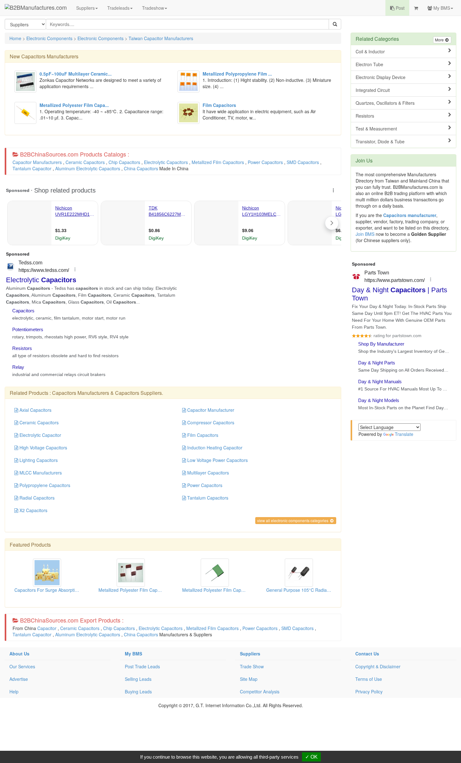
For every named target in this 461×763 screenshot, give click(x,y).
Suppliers (85, 8)
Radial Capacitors (36, 498)
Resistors (365, 116)
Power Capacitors (265, 162)
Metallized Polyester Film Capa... (131, 590)
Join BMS (365, 234)
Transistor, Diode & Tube (380, 141)
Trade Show (252, 666)
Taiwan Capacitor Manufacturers (161, 38)
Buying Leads (138, 691)
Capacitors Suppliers (138, 392)
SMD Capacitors (303, 162)
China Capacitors (141, 168)
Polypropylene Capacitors (44, 485)
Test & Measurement (376, 128)
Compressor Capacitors (210, 422)
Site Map (248, 679)
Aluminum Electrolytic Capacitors (87, 168)
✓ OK (311, 757)
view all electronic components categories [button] (293, 520)
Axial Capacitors (34, 410)
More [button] (440, 39)
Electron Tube (369, 64)
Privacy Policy (369, 691)
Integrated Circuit (373, 90)
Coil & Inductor (370, 51)
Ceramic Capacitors (85, 162)
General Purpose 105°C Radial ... (299, 590)
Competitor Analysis (259, 691)
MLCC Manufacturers (40, 472)
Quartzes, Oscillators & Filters (385, 103)
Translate (404, 434)
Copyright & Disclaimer (377, 666)
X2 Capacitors (32, 510)
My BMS (441, 8)
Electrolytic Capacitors (166, 162)
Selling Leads (138, 679)
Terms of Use (368, 679)
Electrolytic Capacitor (39, 435)
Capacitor (46, 628)
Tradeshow (153, 8)
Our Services (22, 666)
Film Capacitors (202, 435)
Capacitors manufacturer (409, 215)
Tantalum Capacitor (32, 168)
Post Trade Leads (142, 666)
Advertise (18, 679)
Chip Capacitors (124, 162)
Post (400, 8)
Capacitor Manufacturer (210, 410)
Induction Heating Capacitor (214, 447)
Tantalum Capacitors (207, 498)
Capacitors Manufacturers (49, 56)
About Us (19, 653)
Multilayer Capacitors (207, 472)
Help (14, 691)
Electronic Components (49, 38)
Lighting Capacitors (38, 460)
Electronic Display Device (380, 77)
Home (15, 38)
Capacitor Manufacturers (37, 162)
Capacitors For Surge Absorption (47, 590)
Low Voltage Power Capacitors (217, 460)
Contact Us (367, 653)
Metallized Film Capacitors (218, 162)
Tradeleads (118, 8)
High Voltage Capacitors (42, 447)
